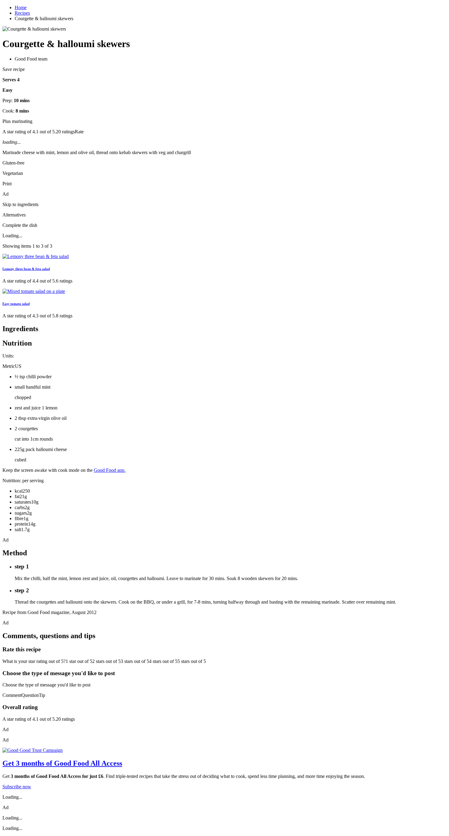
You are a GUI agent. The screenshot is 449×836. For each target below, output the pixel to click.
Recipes (22, 13)
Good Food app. (110, 470)
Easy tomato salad (16, 303)
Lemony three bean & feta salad (26, 269)
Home (21, 7)
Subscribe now (16, 786)
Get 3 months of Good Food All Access (62, 763)
